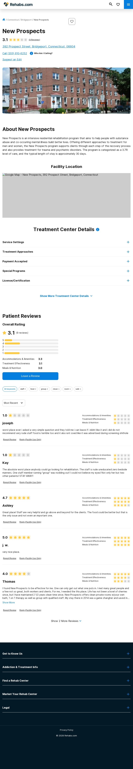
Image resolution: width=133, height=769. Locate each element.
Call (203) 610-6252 (14, 53)
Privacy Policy (66, 730)
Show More (8, 602)
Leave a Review (30, 376)
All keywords (9, 389)
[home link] (3, 19)
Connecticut (13, 20)
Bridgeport (26, 20)
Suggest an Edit (12, 59)
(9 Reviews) (34, 39)
